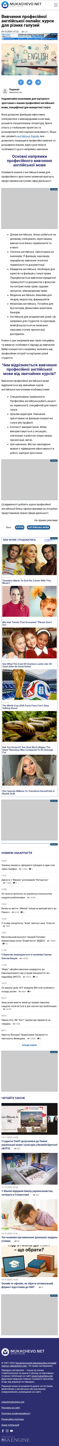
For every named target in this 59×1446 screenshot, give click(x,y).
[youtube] (11, 1431)
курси (19, 527)
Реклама (29, 36)
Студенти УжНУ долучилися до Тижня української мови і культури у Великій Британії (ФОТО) (29, 1145)
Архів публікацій (10, 1425)
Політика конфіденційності (15, 1413)
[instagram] (7, 1431)
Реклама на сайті (10, 1407)
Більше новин (29, 1045)
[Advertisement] (29, 208)
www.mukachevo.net (42, 1376)
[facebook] (2, 1431)
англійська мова (38, 527)
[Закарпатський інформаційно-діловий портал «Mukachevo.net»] (21, 5)
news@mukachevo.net (12, 1402)
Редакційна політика (12, 1419)
